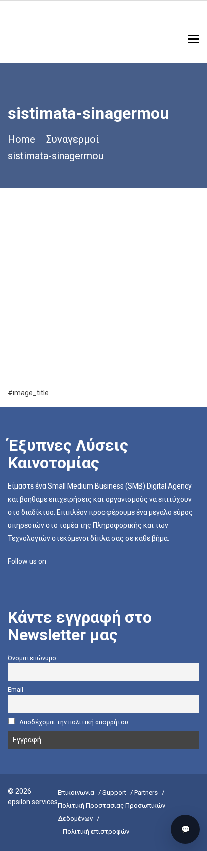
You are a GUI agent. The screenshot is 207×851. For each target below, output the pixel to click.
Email (15, 689)
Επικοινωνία (76, 792)
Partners (146, 792)
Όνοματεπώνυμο (32, 658)
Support (114, 792)
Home (21, 139)
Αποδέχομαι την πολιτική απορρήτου (73, 722)
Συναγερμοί (72, 139)
